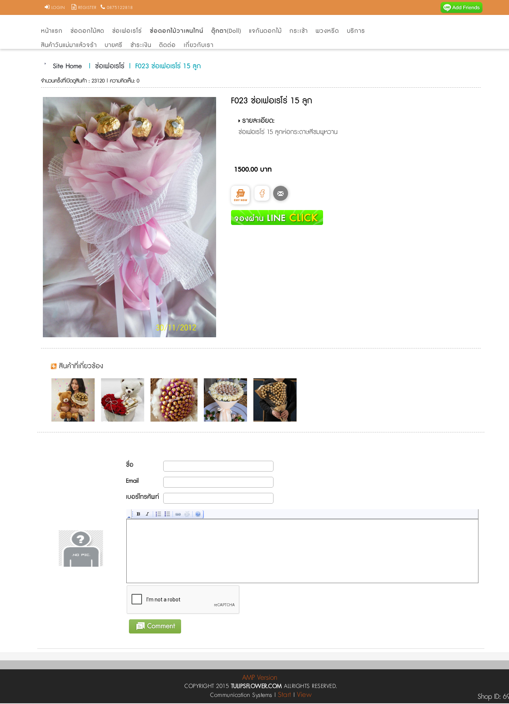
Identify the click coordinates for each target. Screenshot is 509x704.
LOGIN (58, 8)
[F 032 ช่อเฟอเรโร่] (176, 400)
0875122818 (120, 8)
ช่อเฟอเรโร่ (109, 66)
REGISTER (87, 8)
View (304, 695)
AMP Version (259, 678)
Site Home (67, 66)
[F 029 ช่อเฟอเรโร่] (124, 400)
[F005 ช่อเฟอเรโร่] (227, 400)
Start (284, 695)
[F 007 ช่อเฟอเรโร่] (277, 400)
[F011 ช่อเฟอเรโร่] (75, 400)
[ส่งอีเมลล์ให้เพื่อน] (280, 193)
